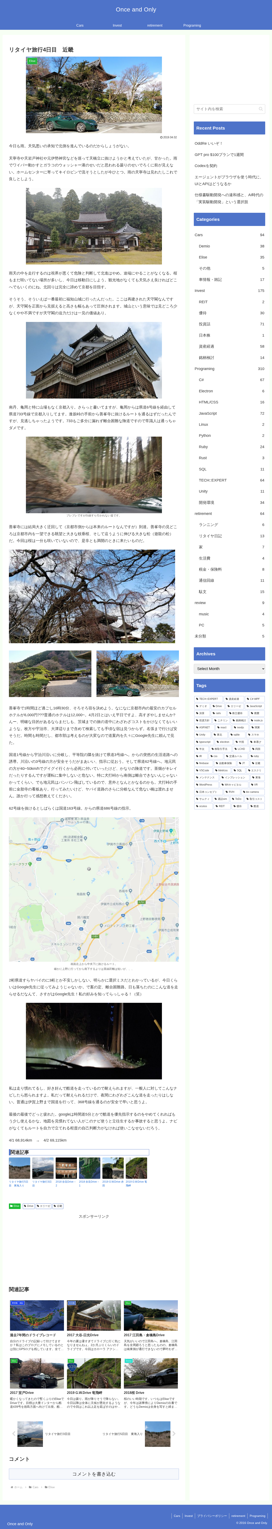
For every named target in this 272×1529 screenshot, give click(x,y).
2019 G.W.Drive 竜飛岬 (136, 1183)
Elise (16, 1206)
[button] (261, 108)
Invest (189, 1516)
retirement (238, 1516)
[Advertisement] (94, 1249)
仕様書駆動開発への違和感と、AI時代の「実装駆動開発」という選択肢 (229, 198)
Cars (177, 1516)
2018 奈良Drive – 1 (89, 1183)
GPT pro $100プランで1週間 (219, 155)
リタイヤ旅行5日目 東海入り (18, 1183)
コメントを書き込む (94, 1474)
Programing (257, 1516)
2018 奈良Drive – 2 (66, 1183)
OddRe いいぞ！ (209, 143)
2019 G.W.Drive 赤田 (113, 1183)
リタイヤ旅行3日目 (42, 1183)
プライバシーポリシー (212, 1516)
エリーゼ (45, 1206)
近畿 (59, 1206)
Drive (30, 1206)
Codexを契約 (206, 166)
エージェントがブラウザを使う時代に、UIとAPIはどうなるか (229, 180)
